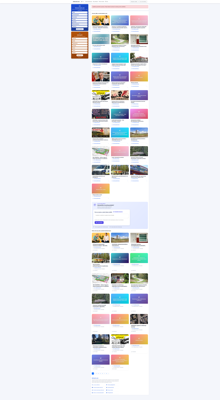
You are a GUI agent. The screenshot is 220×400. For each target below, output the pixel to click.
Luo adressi (99, 222)
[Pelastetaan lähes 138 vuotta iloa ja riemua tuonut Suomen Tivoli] (139, 173)
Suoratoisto (80, 17)
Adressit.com (76, 1)
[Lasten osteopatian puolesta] (120, 154)
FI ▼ (83, 1)
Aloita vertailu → (80, 29)
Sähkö (80, 12)
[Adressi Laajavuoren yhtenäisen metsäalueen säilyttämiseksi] (120, 80)
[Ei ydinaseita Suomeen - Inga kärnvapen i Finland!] (120, 117)
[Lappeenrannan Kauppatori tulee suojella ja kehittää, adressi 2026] (120, 61)
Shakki (80, 40)
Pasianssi (80, 38)
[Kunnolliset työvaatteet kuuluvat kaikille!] (139, 98)
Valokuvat (80, 26)
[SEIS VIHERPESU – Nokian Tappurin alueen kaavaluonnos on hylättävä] (101, 155)
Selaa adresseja (88, 1)
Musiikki (80, 19)
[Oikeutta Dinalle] (139, 79)
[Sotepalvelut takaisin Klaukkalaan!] (101, 61)
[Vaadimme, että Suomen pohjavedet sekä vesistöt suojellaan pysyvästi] (139, 24)
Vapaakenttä (80, 43)
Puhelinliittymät (80, 14)
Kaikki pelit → (79, 55)
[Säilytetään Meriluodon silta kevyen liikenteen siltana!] (101, 98)
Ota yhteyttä (95, 1)
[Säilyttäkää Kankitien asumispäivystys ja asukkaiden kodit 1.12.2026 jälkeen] (139, 42)
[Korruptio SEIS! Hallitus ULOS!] (101, 42)
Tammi (80, 50)
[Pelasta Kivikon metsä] (101, 192)
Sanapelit (80, 45)
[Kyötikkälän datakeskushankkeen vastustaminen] (139, 136)
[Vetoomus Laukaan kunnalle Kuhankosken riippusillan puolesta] (139, 155)
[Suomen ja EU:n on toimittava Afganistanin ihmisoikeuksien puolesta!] (120, 98)
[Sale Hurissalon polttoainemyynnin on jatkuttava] (120, 173)
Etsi (107, 1)
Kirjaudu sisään (134, 1)
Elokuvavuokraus (80, 24)
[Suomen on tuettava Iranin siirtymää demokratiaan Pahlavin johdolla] (101, 80)
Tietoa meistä (101, 1)
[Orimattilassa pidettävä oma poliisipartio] (101, 173)
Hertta (80, 47)
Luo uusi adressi (143, 1)
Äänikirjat (80, 21)
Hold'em (80, 52)
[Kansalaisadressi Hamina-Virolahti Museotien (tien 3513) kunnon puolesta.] (120, 42)
